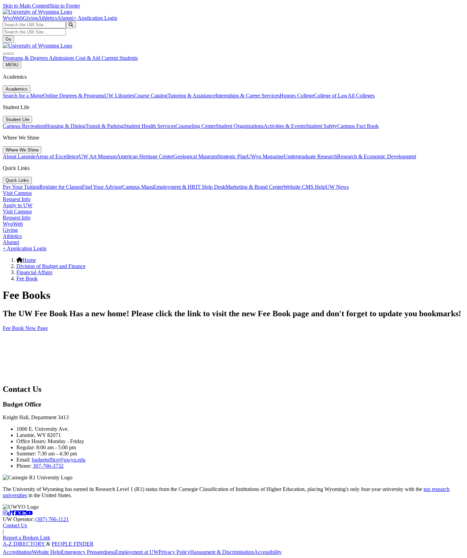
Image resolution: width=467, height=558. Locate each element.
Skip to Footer (64, 6)
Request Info (16, 199)
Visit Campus (17, 193)
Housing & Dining (65, 126)
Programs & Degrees (26, 58)
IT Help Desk (210, 187)
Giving (30, 18)
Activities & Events (285, 126)
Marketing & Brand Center (254, 187)
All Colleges (361, 95)
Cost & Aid (89, 58)
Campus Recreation (24, 126)
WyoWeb (13, 18)
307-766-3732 (48, 466)
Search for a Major (23, 95)
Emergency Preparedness (88, 552)
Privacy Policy (174, 552)
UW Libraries (119, 95)
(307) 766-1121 (52, 519)
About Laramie (19, 156)
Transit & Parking (104, 126)
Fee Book (27, 278)
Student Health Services (149, 126)
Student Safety (321, 126)
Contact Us (15, 525)
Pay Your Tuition (21, 187)
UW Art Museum (98, 156)
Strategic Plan (232, 156)
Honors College (297, 95)
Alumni (65, 18)
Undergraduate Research (310, 156)
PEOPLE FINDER (73, 544)
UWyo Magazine (265, 156)
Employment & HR (174, 187)
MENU (11, 64)
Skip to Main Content (26, 6)
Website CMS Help (304, 187)
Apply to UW (17, 205)
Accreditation (17, 552)
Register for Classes (60, 187)
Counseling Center (195, 126)
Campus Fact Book (358, 126)
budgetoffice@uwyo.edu (58, 460)
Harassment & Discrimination (222, 552)
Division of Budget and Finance (50, 266)
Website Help (46, 552)
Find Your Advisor (102, 187)
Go (8, 39)
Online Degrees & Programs (73, 95)
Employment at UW (137, 552)
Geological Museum (195, 156)
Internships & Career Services (247, 95)
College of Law (331, 95)
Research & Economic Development (376, 156)
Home (29, 260)
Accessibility (268, 552)
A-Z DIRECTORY (24, 544)
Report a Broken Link (26, 538)
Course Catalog (151, 95)
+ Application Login (95, 18)
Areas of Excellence (57, 156)
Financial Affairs (34, 272)
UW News (337, 187)
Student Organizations (240, 126)
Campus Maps (137, 187)
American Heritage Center (145, 156)
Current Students (120, 58)
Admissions (62, 58)
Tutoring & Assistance (191, 95)
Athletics (47, 18)
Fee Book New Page (25, 328)
